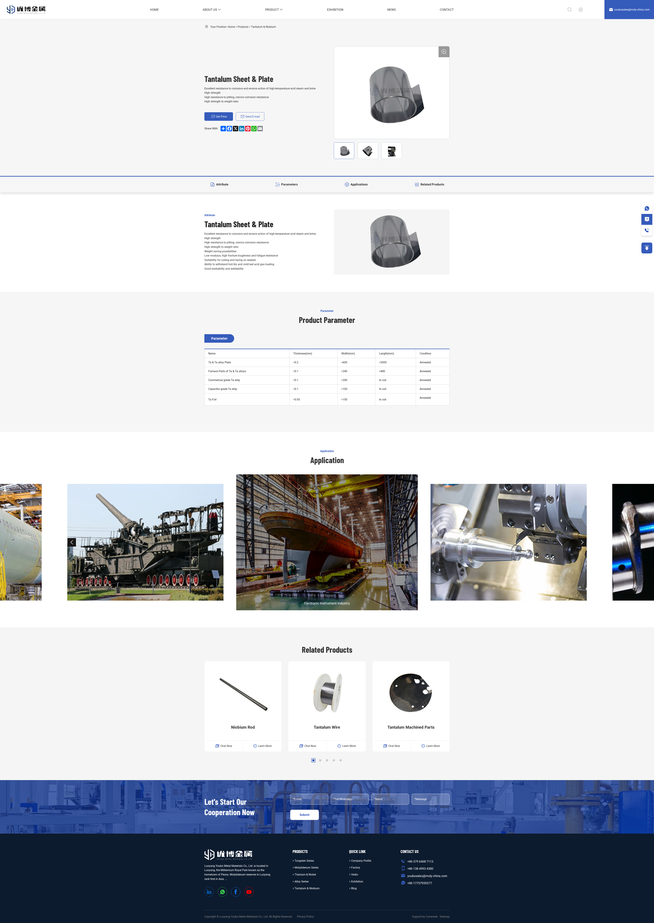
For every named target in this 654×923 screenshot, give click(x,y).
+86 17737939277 (419, 883)
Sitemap (445, 916)
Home (154, 9)
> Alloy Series (301, 881)
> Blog (353, 888)
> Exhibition (356, 881)
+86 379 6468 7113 (420, 861)
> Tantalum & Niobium (306, 888)
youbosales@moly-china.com (427, 876)
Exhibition (335, 9)
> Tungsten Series (303, 860)
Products (243, 26)
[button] (71, 542)
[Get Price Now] (646, 219)
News (391, 9)
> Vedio (353, 874)
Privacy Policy (305, 916)
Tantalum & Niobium (263, 26)
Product (272, 9)
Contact (447, 9)
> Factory (354, 867)
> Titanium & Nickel (304, 874)
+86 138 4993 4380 (420, 868)
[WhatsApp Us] (646, 208)
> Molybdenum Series (305, 867)
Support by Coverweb (425, 916)
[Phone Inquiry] (646, 230)
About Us (210, 9)
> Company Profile (360, 860)
